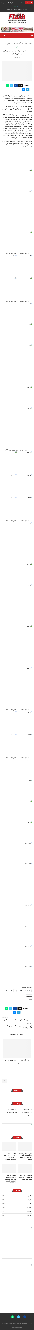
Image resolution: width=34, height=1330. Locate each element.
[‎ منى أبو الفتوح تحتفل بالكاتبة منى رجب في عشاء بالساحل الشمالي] (17, 1048)
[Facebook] (19, 6)
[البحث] (4, 1081)
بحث (31, 1077)
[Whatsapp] (15, 6)
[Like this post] (20, 85)
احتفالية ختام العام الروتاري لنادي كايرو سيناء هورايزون (25, 1177)
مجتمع (21, 42)
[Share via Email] (23, 89)
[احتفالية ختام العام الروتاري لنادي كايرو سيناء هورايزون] (25, 1168)
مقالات (16, 1211)
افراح (16, 1196)
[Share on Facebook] (16, 85)
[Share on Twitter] (11, 85)
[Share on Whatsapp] (7, 85)
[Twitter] (17, 6)
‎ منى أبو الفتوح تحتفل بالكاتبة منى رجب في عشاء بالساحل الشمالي (9, 1156)
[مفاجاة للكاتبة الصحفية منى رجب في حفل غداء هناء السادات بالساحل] (9, 1168)
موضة (16, 1215)
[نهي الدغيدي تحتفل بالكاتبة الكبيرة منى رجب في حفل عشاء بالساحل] (25, 1146)
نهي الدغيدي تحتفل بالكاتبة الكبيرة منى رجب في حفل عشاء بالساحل (25, 1156)
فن (16, 1204)
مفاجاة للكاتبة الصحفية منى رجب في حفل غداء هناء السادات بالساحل (10, 1178)
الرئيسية (29, 42)
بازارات (16, 1200)
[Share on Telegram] (27, 89)
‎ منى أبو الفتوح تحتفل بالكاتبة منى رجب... (17, 1061)
